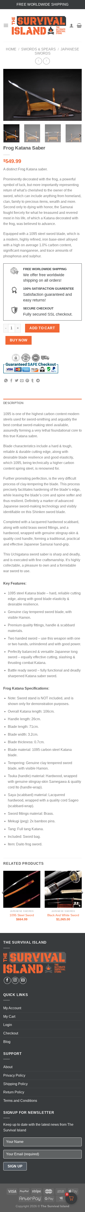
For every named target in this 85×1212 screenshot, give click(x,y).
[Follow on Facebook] (7, 980)
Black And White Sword (63, 915)
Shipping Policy (15, 1084)
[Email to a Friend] (22, 381)
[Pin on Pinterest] (27, 381)
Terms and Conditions (20, 1100)
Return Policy (13, 1092)
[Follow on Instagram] (15, 980)
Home (11, 49)
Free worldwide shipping (42, 4)
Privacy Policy (14, 1075)
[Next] (75, 95)
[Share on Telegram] (38, 381)
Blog (6, 1042)
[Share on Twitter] (16, 381)
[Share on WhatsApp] (6, 381)
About (7, 1067)
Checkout (10, 1033)
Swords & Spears (38, 49)
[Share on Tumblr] (32, 381)
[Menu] (5, 25)
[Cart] (79, 25)
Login (7, 1025)
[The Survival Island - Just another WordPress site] (39, 25)
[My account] (71, 25)
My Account (12, 1008)
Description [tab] (13, 403)
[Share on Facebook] (11, 381)
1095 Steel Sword (22, 915)
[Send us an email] (23, 980)
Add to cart (42, 328)
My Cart (9, 1016)
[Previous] (10, 95)
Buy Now (18, 340)
